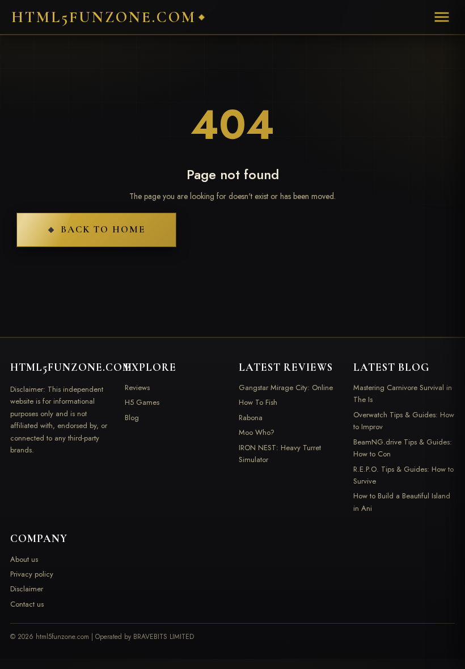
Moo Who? (256, 432)
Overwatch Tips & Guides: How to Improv (403, 420)
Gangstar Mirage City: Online (286, 387)
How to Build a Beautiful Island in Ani (401, 501)
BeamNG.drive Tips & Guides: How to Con (402, 448)
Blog (132, 417)
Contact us (27, 604)
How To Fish (258, 402)
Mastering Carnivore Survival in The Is (402, 393)
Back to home (103, 229)
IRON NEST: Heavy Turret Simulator (280, 453)
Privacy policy (31, 574)
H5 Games (142, 402)
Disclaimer (26, 588)
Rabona (251, 417)
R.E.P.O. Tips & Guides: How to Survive (403, 475)
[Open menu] (442, 17)
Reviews (137, 387)
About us (24, 559)
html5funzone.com (103, 17)
